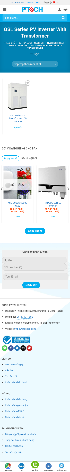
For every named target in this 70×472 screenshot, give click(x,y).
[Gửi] (63, 18)
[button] (5, 9)
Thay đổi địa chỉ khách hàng (19, 440)
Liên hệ (9, 370)
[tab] (10, 158)
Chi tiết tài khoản (14, 446)
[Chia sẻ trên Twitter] (17, 348)
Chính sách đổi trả (14, 411)
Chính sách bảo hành (16, 382)
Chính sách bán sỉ (14, 417)
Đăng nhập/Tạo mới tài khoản (21, 434)
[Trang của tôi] (35, 9)
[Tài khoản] (59, 9)
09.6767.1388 (25, 316)
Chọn (17, 217)
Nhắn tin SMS (62, 470)
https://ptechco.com (25, 328)
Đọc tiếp (18, 128)
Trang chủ (9, 43)
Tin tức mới (11, 376)
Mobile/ (16, 2)
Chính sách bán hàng (16, 399)
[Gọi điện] (35, 465)
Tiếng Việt (47, 2)
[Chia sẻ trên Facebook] (11, 348)
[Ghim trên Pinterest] (29, 348)
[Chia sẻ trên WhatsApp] (4, 348)
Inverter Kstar (55, 43)
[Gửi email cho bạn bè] (23, 348)
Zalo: (24, 2)
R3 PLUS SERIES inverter (52, 204)
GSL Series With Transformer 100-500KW (18, 118)
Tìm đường (8, 470)
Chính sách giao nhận (16, 405)
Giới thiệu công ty (14, 364)
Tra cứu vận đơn (13, 452)
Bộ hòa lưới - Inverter (31, 43)
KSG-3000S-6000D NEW (17, 204)
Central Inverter (18, 45)
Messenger (48, 470)
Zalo (21, 470)
